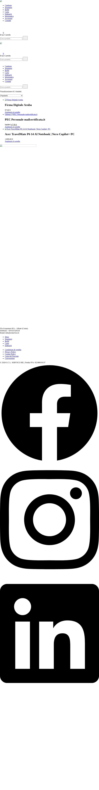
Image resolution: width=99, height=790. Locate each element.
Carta (7, 12)
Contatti (8, 21)
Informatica (9, 16)
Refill (7, 10)
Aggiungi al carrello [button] (12, 112)
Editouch (8, 14)
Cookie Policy (10, 354)
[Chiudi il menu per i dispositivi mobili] (1, 62)
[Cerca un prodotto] (2, 26)
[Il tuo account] (1, 29)
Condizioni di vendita (13, 350)
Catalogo (8, 5)
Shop (7, 337)
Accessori (8, 18)
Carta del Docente (12, 356)
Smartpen (8, 8)
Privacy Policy (10, 352)
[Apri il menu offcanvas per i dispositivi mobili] (1, 41)
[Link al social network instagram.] (49, 576)
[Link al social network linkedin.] (49, 689)
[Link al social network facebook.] (49, 462)
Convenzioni (10, 358)
